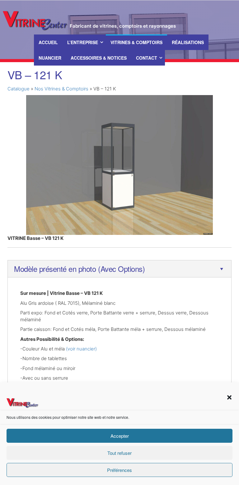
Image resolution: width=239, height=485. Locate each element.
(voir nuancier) (81, 349)
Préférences (119, 470)
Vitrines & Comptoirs (136, 42)
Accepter (119, 435)
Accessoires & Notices (99, 58)
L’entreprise (82, 42)
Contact (146, 58)
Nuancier (50, 58)
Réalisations (188, 42)
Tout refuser (119, 453)
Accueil (48, 42)
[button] (229, 397)
